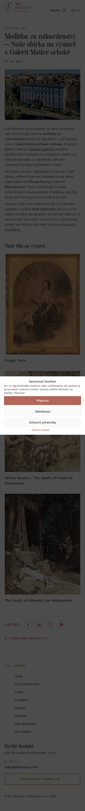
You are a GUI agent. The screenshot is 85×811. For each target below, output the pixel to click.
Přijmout (43, 400)
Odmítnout (42, 411)
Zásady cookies (40, 429)
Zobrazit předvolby (42, 422)
